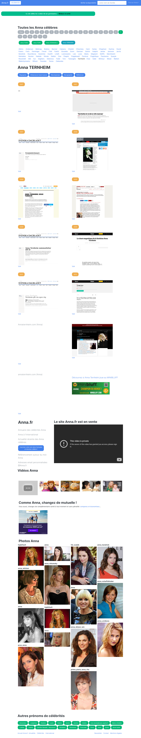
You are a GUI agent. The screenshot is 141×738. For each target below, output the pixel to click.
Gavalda (64, 51)
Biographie (23, 75)
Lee (74, 54)
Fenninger (35, 51)
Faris (27, 51)
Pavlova (85, 56)
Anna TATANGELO (52, 43)
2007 (21, 84)
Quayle (113, 56)
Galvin (87, 51)
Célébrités (15, 3)
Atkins (21, 49)
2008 (75, 132)
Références (79, 75)
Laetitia (22, 727)
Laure (51, 723)
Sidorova (50, 59)
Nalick (53, 56)
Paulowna (104, 56)
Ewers (21, 51)
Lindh (57, 54)
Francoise (83, 727)
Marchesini (111, 54)
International (50, 733)
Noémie (43, 723)
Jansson (111, 51)
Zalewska (59, 61)
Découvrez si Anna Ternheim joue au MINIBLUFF (95, 377)
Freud (44, 51)
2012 (21, 274)
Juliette (30, 727)
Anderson (29, 49)
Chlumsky (80, 49)
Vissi (88, 59)
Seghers (41, 59)
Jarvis (118, 51)
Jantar (102, 51)
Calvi (88, 49)
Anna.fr (5, 3)
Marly (86, 54)
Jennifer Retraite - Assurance (46, 727)
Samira (76, 723)
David (119, 49)
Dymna (111, 49)
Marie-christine (117, 723)
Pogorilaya (94, 56)
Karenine (42, 54)
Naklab (38, 56)
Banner (54, 49)
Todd (58, 59)
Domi (99, 727)
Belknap (39, 49)
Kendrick (22, 54)
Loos (80, 54)
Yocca (51, 61)
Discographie (68, 75)
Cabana (63, 49)
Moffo (102, 54)
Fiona (92, 727)
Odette (84, 723)
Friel (50, 51)
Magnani (94, 54)
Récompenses (55, 75)
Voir (19, 111)
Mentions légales (116, 733)
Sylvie (68, 723)
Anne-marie (116, 727)
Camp (94, 49)
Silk (29, 59)
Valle (94, 59)
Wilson (35, 61)
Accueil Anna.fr (23, 733)
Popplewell (75, 56)
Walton (116, 59)
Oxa (59, 56)
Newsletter (98, 733)
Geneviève (23, 723)
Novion (31, 56)
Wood (109, 59)
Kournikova (32, 54)
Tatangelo (72, 59)
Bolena (46, 49)
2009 (21, 179)
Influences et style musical (38, 75)
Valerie (59, 723)
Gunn (72, 51)
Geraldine (62, 727)
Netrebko (22, 56)
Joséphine (33, 723)
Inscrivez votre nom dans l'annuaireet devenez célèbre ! (31, 448)
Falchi (56, 51)
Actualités (32, 733)
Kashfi (50, 54)
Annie (107, 727)
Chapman (102, 49)
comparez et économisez (89, 506)
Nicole (46, 56)
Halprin (95, 51)
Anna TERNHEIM (68, 42)
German (80, 51)
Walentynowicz (24, 61)
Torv (64, 59)
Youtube (43, 61)
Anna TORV (37, 43)
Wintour (102, 59)
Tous (21, 32)
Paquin (66, 56)
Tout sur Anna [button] (133, 2)
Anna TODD (24, 43)
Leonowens (66, 54)
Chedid (71, 49)
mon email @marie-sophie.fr (99, 723)
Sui (34, 59)
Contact (106, 733)
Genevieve (72, 727)
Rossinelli (22, 59)
